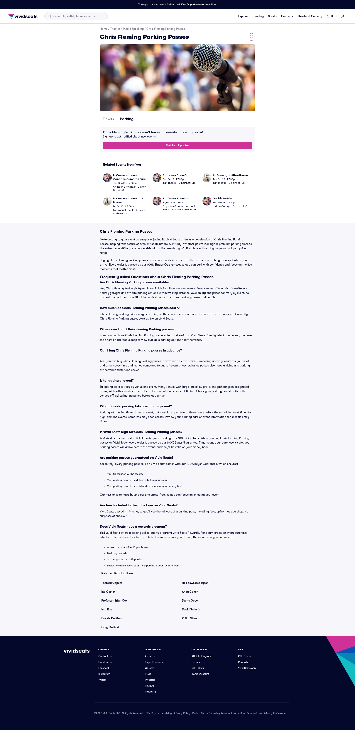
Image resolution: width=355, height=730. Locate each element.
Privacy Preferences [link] (275, 713)
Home (103, 28)
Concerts (287, 16)
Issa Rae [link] (106, 609)
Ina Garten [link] (108, 591)
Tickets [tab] (108, 119)
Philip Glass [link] (189, 618)
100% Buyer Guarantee (192, 4)
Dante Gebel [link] (190, 600)
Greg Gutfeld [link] (110, 627)
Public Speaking (133, 28)
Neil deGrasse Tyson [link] (195, 583)
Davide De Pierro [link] (112, 618)
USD (334, 16)
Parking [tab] (126, 119)
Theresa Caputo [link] (111, 583)
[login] (343, 16)
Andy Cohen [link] (190, 591)
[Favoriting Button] (251, 37)
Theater (115, 28)
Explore (243, 16)
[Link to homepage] (24, 16)
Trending (258, 16)
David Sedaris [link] (191, 609)
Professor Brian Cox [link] (114, 600)
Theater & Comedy (309, 16)
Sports (272, 16)
